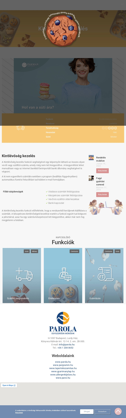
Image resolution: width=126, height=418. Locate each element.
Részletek (19, 413)
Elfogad (87, 411)
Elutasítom (102, 411)
